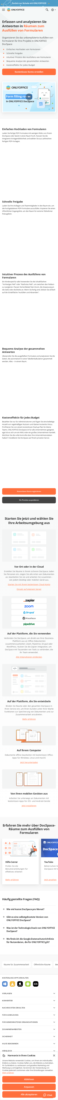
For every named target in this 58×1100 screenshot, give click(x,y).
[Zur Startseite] (15, 9)
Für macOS (20, 984)
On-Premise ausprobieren (29, 500)
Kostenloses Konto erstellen (29, 71)
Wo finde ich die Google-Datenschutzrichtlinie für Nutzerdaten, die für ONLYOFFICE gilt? (30, 940)
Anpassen (29, 1086)
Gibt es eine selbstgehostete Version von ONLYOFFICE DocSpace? (27, 918)
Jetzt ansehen (50, 879)
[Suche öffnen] (47, 9)
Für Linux (12, 984)
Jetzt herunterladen (29, 762)
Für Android (28, 984)
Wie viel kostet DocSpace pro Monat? (25, 909)
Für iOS (35, 984)
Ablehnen (29, 1079)
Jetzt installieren (29, 805)
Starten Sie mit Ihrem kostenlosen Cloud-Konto (29, 584)
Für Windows (5, 984)
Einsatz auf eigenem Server (29, 589)
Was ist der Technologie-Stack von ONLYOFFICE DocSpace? (30, 929)
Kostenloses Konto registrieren (29, 491)
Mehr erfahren (29, 719)
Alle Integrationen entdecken (29, 657)
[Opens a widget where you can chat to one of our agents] (47, 1095)
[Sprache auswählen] (53, 9)
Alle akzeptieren (29, 1094)
